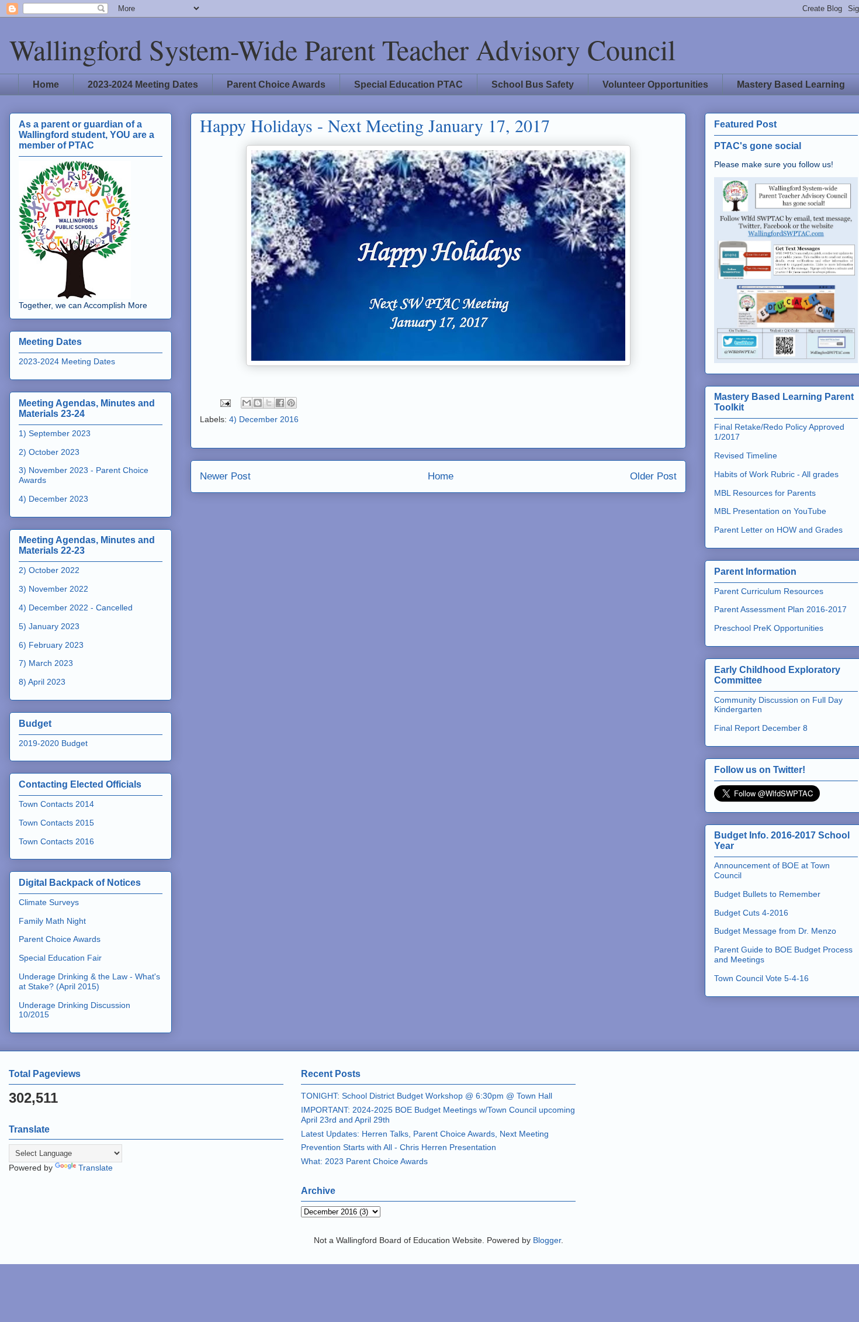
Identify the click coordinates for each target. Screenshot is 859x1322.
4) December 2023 (53, 498)
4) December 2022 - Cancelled (76, 607)
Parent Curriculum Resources (768, 591)
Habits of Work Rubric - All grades (776, 474)
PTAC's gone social (757, 145)
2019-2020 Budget (53, 743)
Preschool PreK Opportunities (768, 628)
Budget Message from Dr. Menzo (775, 931)
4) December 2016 (264, 419)
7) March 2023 (46, 663)
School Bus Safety (532, 84)
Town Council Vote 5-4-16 (761, 978)
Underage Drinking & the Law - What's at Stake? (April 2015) (89, 981)
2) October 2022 (49, 570)
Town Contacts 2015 (56, 822)
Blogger (547, 1240)
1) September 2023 (55, 433)
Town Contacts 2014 (56, 804)
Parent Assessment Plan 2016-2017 (780, 609)
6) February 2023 (51, 645)
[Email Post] (224, 402)
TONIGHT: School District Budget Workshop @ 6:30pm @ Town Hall (426, 1095)
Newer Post (225, 476)
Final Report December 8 (761, 728)
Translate (95, 1167)
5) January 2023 (49, 626)
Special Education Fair (60, 957)
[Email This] (246, 403)
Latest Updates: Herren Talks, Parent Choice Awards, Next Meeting (425, 1133)
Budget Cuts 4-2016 (751, 912)
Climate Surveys (49, 902)
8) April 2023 (42, 681)
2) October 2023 (49, 452)
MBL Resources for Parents (765, 493)
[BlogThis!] (258, 403)
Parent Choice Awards (276, 84)
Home (46, 84)
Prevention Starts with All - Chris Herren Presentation (398, 1147)
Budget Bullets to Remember (767, 894)
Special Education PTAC (408, 84)
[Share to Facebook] (280, 403)
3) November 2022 (53, 588)
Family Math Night (52, 921)
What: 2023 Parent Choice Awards (364, 1161)
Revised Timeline (745, 455)
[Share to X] (269, 403)
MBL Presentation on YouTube (770, 511)
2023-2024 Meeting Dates (143, 84)
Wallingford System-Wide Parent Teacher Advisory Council (342, 49)
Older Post (653, 476)
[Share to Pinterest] (291, 403)
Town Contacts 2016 (56, 841)
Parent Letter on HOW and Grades (778, 529)
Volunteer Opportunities (655, 84)
